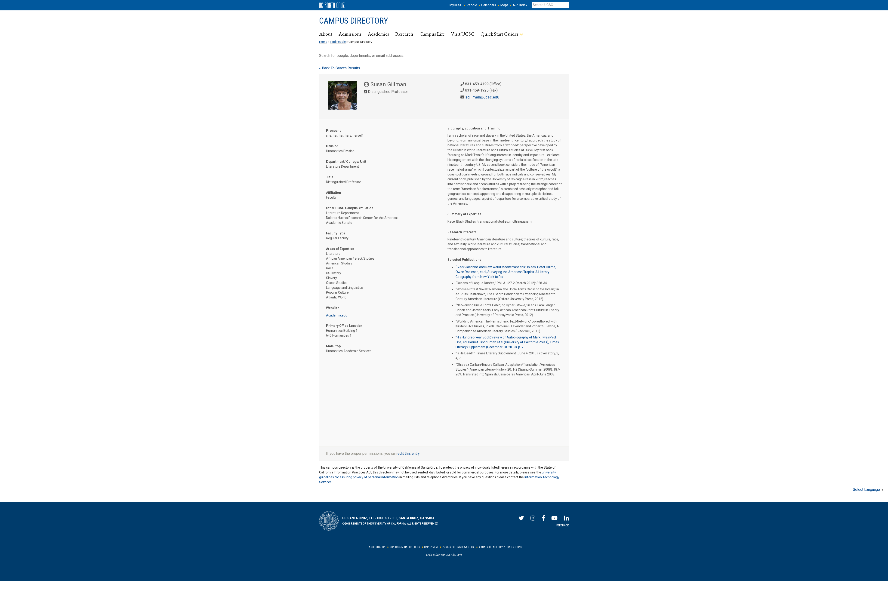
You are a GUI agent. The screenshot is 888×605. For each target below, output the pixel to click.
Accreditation (377, 547)
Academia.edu (336, 315)
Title (329, 177)
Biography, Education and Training (473, 128)
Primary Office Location (344, 326)
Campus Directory (353, 21)
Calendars (488, 5)
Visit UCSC (462, 34)
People (472, 5)
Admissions (350, 34)
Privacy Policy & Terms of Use (458, 547)
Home (323, 41)
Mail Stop (333, 346)
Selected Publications (464, 259)
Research (404, 34)
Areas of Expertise (340, 249)
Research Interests (462, 232)
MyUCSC (456, 5)
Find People (338, 41)
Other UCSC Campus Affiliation (349, 208)
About (325, 34)
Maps (504, 5)
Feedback (562, 525)
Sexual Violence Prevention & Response (501, 547)
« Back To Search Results (339, 68)
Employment (431, 547)
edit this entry (409, 453)
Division (332, 146)
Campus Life (432, 34)
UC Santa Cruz (332, 5)
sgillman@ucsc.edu (482, 97)
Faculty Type (335, 233)
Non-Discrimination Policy (405, 547)
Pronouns (333, 130)
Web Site (332, 308)
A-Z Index (520, 5)
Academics (378, 34)
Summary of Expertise (464, 214)
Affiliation (333, 192)
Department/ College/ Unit (346, 161)
